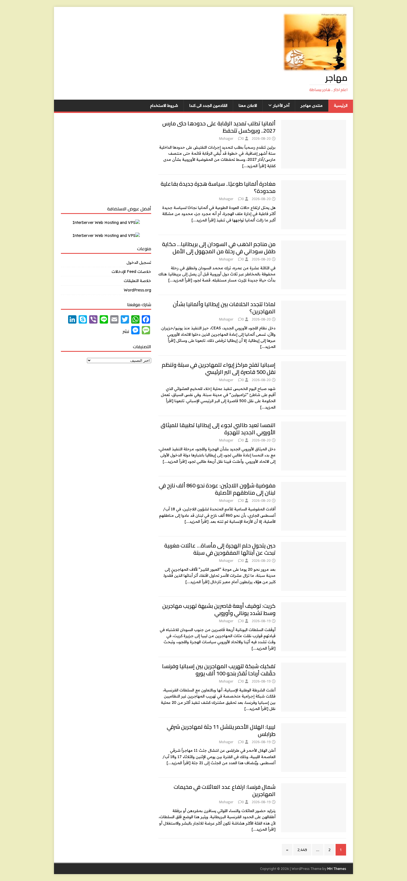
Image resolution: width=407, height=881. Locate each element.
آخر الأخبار (281, 105)
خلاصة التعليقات (137, 280)
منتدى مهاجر (312, 105)
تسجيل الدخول (139, 262)
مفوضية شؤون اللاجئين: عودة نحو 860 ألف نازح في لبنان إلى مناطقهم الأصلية (217, 489)
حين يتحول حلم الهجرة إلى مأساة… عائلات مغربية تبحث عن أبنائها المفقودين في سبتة (219, 549)
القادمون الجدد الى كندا (208, 105)
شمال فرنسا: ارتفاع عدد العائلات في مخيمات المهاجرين (224, 790)
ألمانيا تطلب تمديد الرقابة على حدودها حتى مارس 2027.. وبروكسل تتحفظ (218, 127)
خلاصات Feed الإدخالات (131, 271)
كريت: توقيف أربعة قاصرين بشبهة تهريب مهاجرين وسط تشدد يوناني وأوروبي (218, 609)
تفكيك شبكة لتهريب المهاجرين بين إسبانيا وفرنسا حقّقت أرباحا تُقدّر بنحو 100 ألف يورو (218, 669)
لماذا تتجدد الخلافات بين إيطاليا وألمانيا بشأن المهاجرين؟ (224, 307)
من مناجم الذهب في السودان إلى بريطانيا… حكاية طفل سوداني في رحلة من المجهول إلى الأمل (218, 247)
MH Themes (336, 869)
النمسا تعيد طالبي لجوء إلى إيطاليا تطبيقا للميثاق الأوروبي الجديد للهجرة (218, 428)
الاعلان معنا (248, 105)
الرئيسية (340, 105)
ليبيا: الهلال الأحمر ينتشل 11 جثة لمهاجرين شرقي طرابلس (221, 730)
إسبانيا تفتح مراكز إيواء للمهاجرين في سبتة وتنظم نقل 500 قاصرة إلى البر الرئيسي (218, 368)
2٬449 (302, 849)
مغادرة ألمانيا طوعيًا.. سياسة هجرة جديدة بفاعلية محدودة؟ (218, 187)
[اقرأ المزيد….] (254, 165)
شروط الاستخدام (164, 105)
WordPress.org (137, 290)
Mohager (226, 138)
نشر (126, 331)
